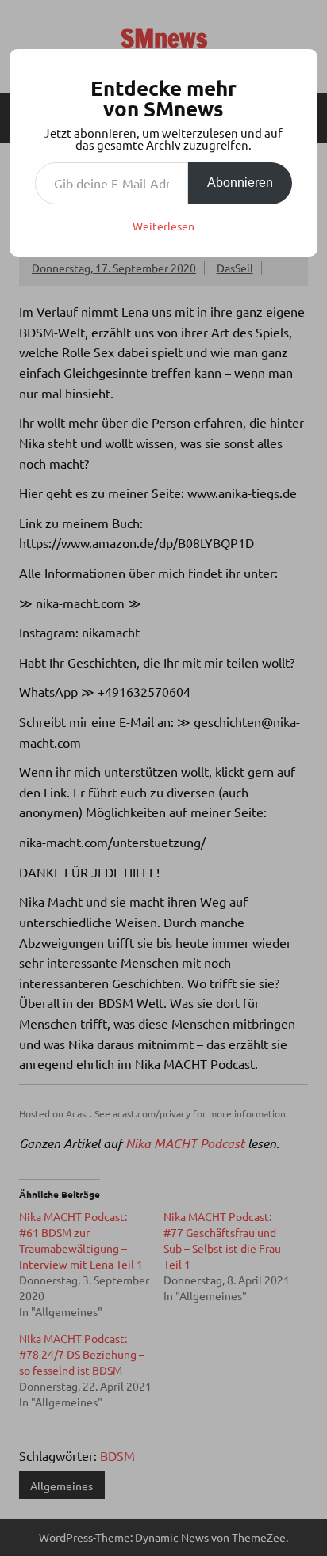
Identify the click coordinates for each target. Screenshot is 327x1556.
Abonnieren (240, 182)
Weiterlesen (163, 226)
